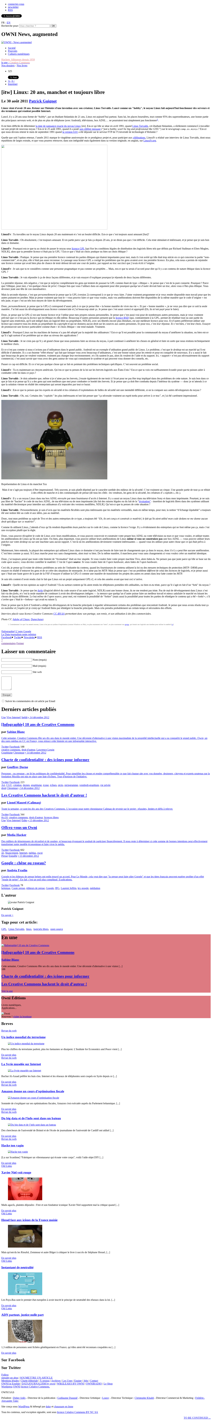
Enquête (13, 855)
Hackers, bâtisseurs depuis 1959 (18, 59)
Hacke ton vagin (12, 1145)
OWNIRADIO (94, 1383)
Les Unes (67, 1380)
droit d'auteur (28, 749)
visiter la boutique (22, 1016)
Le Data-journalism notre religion (18, 634)
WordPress (23, 1406)
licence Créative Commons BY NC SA (77, 1412)
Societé (12, 48)
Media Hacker (16, 835)
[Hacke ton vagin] (18, 1151)
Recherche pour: (10, 25)
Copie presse (18, 888)
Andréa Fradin (17, 870)
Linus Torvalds (140, 126)
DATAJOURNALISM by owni (38, 1383)
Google (50, 888)
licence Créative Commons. (35, 1386)
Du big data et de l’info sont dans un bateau (31, 1118)
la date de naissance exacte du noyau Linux (58, 126)
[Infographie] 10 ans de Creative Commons (37, 724)
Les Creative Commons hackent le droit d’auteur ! (44, 795)
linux (28, 929)
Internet (23, 852)
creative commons (10, 749)
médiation (95, 888)
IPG (57, 888)
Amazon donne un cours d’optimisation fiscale (32, 1091)
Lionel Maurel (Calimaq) (24, 802)
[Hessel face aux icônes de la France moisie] (25, 1246)
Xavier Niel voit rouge (16, 1172)
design (26, 785)
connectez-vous (16, 4)
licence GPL (78, 248)
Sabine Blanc (16, 732)
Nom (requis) (40, 659)
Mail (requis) (39, 665)
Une (3, 717)
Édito (24, 820)
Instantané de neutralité (17, 1267)
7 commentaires (8, 642)
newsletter (13, 7)
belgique (5, 888)
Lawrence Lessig (45, 749)
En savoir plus (8, 1054)
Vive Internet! (13, 717)
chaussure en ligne (63, 1406)
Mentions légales (10, 1380)
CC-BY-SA (59, 613)
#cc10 (4, 817)
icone (46, 785)
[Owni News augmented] (16, 42)
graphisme (36, 785)
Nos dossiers (8, 65)
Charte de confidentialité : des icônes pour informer (45, 760)
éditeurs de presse (35, 888)
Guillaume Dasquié (67, 1397)
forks (40, 590)
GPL (3, 929)
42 (2, 852)
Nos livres (22, 65)
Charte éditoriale (29, 1380)
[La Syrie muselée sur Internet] (24, 1070)
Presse (4, 855)
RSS (10, 10)
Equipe (78, 1380)
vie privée (105, 785)
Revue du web (9, 1030)
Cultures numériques (18, 54)
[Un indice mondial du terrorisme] (26, 1043)
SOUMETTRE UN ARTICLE (36, 1377)
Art (3, 785)
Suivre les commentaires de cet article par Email (30, 701)
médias (32, 852)
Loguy (105, 1397)
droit (3, 788)
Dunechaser (37, 619)
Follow (5, 1374)
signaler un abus (9, 1377)
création (17, 785)
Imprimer (13, 84)
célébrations (139, 137)
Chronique (19, 752)
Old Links (6, 1166)
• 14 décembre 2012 (38, 717)
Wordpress (6, 1386)
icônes (53, 785)
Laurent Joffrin (68, 888)
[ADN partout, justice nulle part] (25, 1341)
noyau (127, 624)
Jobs (85, 1380)
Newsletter (29, 637)
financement (11, 852)
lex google (83, 888)
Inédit (24, 717)
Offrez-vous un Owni (19, 827)
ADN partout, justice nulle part (22, 1314)
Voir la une (7, 991)
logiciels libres (40, 929)
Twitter (17, 637)
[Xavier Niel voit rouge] (25, 1199)
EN (8, 22)
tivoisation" (145, 501)
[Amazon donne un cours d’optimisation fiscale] (33, 1097)
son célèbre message (90, 129)
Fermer (20, 643)
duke (48, 1406)
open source (56, 929)
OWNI (16, 1386)
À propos (45, 1380)
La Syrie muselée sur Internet (21, 1064)
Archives (56, 1380)
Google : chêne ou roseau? (23, 863)
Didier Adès (19, 1397)
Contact (94, 1380)
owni (40, 852)
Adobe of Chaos (21, 619)
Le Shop (108, 1383)
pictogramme (71, 785)
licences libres (51, 817)
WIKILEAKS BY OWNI (70, 1383)
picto (60, 785)
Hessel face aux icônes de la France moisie (29, 1220)
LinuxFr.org (149, 140)
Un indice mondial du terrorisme (23, 1037)
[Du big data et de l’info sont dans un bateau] (32, 1124)
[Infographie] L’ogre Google (16, 631)
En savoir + (7, 915)
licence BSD (122, 317)
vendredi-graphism (89, 785)
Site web (37, 672)
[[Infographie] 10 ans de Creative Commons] (25, 945)
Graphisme (7, 752)
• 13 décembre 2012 (38, 820)
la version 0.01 (70, 132)
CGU (9, 785)
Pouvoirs (12, 51)
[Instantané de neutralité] (25, 1294)
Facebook (6, 637)
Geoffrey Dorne (17, 767)
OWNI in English (10, 1383)
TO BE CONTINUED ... (197, 1417)
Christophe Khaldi (144, 1397)
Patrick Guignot (43, 101)
